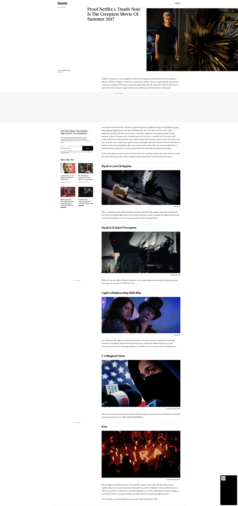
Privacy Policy (65, 153)
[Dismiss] (235, 477)
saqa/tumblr (177, 335)
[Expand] (222, 477)
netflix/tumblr (176, 206)
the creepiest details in (166, 82)
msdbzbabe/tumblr (175, 275)
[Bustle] (62, 3)
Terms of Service (88, 151)
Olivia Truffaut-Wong (64, 70)
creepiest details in (139, 156)
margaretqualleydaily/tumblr (173, 408)
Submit (88, 148)
